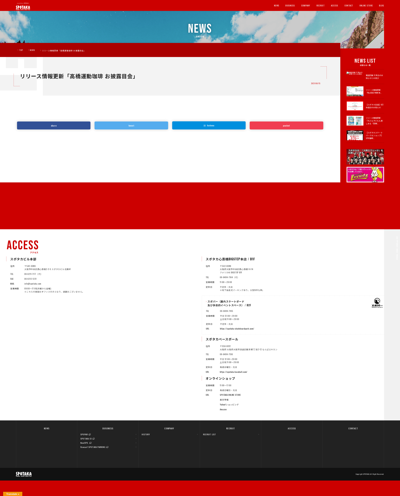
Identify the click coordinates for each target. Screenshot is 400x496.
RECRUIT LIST (209, 434)
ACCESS (334, 5)
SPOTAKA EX (86, 438)
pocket (286, 125)
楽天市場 (224, 399)
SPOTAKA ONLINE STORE (230, 394)
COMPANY (305, 5)
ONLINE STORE (366, 5)
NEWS (276, 5)
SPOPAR (84, 434)
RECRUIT (321, 5)
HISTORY (146, 434)
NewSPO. (84, 442)
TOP (21, 50)
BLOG (381, 5)
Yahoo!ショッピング (229, 404)
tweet (131, 125)
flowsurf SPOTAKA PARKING (92, 447)
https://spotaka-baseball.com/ (233, 371)
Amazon (223, 409)
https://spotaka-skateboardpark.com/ (237, 328)
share (54, 125)
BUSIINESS (107, 428)
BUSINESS (290, 5)
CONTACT (349, 5)
